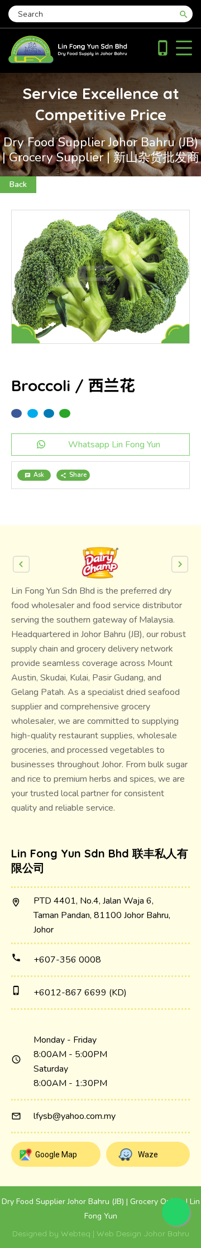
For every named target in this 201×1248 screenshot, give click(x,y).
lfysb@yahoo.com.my (75, 1116)
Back (18, 184)
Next (179, 564)
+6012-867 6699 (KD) (80, 992)
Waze (148, 1154)
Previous (21, 564)
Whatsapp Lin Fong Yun (114, 444)
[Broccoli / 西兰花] (100, 276)
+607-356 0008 (67, 960)
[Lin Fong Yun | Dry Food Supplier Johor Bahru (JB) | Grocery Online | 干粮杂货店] (67, 61)
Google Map (56, 1154)
